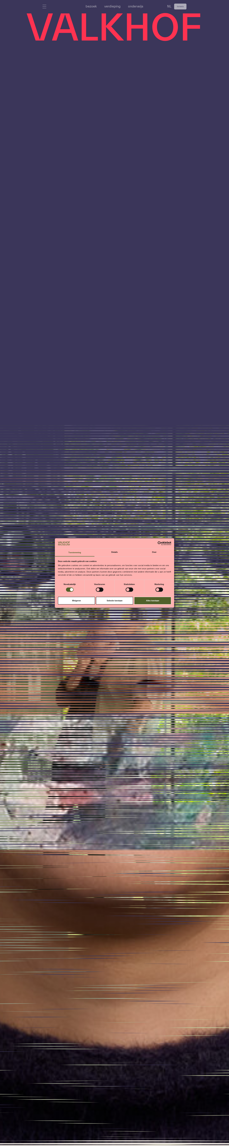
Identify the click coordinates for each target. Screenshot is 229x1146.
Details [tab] (114, 552)
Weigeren (76, 601)
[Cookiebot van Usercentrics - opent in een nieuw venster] (159, 543)
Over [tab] (154, 552)
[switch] (99, 589)
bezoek (91, 6)
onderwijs (135, 6)
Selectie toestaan (114, 601)
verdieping (112, 6)
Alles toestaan (152, 601)
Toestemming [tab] (74, 552)
